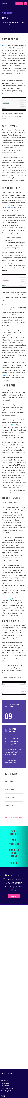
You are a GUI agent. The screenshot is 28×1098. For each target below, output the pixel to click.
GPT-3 (4, 45)
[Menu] (25, 3)
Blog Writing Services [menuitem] (7, 1088)
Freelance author (11, 797)
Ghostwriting (9, 789)
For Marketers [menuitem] (5, 1083)
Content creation (11, 805)
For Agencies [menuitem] (4, 1080)
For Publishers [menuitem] (5, 1085)
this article (8, 375)
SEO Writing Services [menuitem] (6, 1091)
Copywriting (9, 781)
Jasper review (9, 208)
